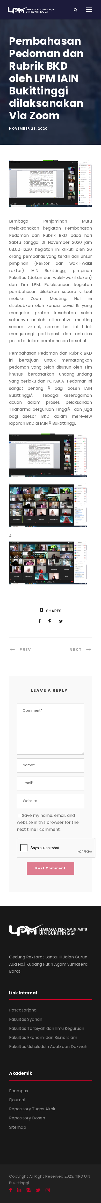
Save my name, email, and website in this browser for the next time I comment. (48, 822)
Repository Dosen (27, 1118)
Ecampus (18, 1091)
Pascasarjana (23, 1010)
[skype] (28, 1190)
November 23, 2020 (28, 128)
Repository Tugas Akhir (32, 1109)
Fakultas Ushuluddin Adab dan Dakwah (48, 1047)
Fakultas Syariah (25, 1019)
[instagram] (48, 1190)
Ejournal (17, 1100)
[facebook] (10, 1190)
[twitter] (38, 1190)
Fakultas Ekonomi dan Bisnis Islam (43, 1037)
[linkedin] (19, 1190)
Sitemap (17, 1127)
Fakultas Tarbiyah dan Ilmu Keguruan (46, 1028)
